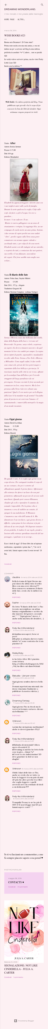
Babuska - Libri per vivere (24, 676)
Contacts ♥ (16, 882)
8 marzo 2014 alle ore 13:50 (32, 769)
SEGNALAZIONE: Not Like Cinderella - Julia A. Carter (21, 969)
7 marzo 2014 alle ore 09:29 (24, 703)
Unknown (16, 721)
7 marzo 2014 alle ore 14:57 (23, 741)
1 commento (18, 977)
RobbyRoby (17, 653)
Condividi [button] (7, 564)
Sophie (15, 603)
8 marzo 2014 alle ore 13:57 (23, 799)
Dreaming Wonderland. (20, 9)
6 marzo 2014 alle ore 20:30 (31, 577)
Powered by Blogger (26, 1021)
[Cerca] (42, 5)
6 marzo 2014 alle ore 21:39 (23, 655)
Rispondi (16, 597)
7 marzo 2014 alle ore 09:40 (24, 723)
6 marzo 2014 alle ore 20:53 (30, 603)
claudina (16, 577)
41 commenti (22, 887)
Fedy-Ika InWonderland (23, 628)
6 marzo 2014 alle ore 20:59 (23, 630)
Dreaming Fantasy (21, 701)
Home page (9, 19)
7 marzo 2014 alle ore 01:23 (23, 678)
